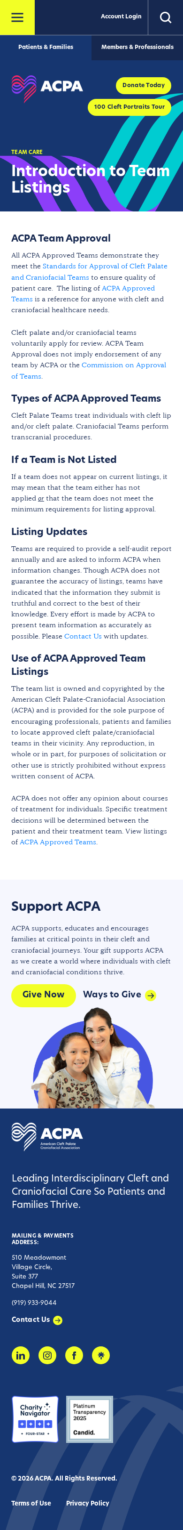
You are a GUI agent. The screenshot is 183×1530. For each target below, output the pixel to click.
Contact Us (83, 635)
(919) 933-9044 (34, 1303)
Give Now (44, 995)
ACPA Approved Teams (58, 841)
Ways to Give (112, 995)
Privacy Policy (87, 1504)
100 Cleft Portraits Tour (129, 107)
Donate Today (143, 86)
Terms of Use (31, 1504)
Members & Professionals (137, 47)
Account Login (121, 17)
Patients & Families (45, 47)
